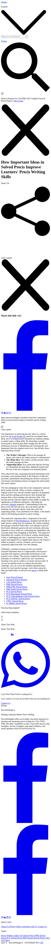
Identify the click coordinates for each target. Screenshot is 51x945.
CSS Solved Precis (14, 582)
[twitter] (2, 917)
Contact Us (5, 703)
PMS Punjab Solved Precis (34, 938)
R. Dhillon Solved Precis (16, 603)
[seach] (27, 36)
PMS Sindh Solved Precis (17, 589)
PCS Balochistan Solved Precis (19, 594)
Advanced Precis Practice (16, 580)
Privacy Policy (16, 926)
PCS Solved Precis (14, 591)
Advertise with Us (29, 926)
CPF (41, 943)
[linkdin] (5, 917)
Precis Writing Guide (10, 935)
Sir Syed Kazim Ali (17, 436)
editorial (13, 504)
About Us (5, 926)
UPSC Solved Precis (14, 601)
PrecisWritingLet (22, 521)
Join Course (18, 101)
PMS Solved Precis (14, 584)
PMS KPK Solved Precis (16, 587)
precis (34, 570)
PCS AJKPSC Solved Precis (18, 599)
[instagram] (7, 917)
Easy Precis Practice (14, 577)
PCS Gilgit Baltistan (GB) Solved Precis (23, 596)
